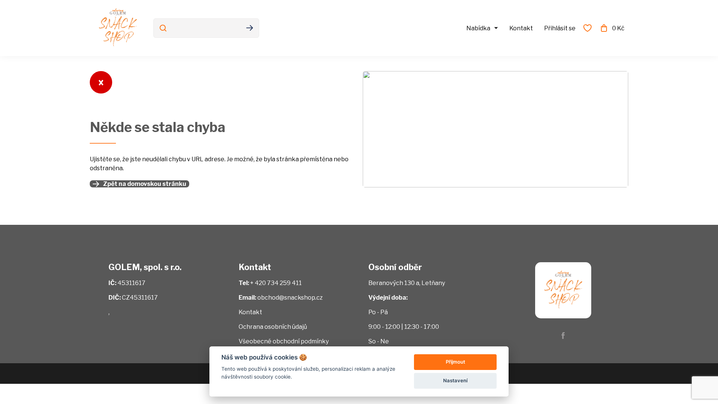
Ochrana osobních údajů (273, 326)
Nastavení (455, 380)
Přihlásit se (560, 28)
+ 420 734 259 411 (276, 283)
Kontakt (521, 28)
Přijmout (455, 362)
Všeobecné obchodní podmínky (284, 341)
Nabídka (478, 28)
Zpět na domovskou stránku (144, 183)
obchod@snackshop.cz (290, 297)
